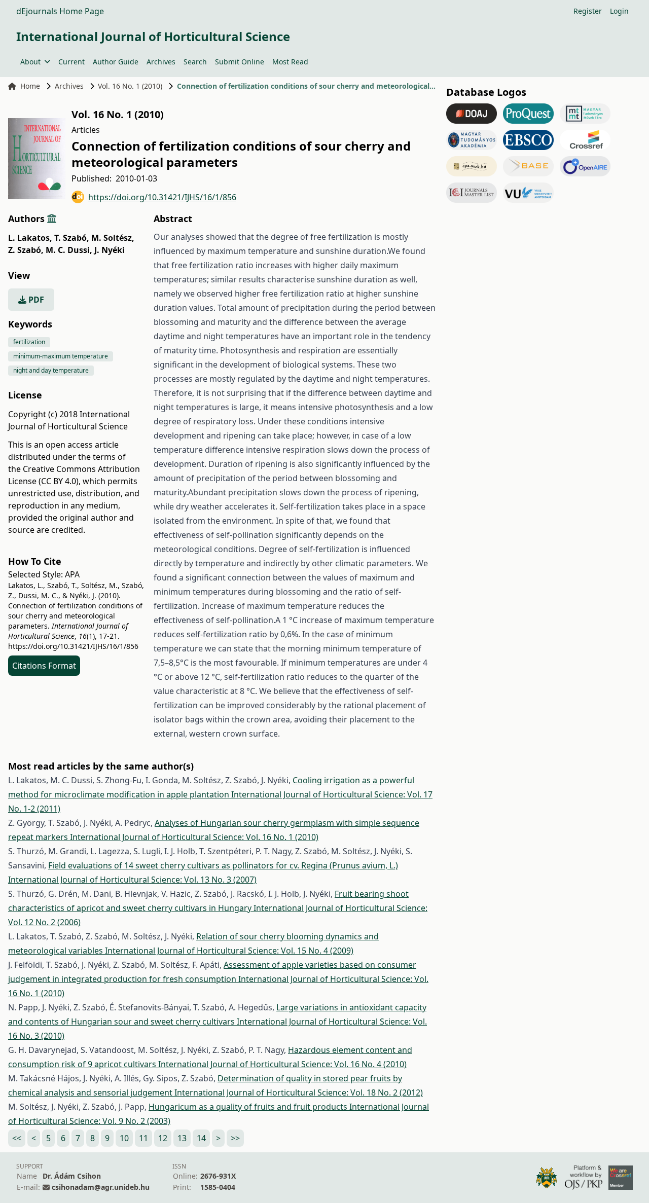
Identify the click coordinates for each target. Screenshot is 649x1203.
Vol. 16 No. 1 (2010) (130, 86)
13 (182, 1138)
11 (143, 1138)
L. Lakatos (30, 237)
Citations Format (44, 665)
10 (124, 1138)
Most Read (290, 61)
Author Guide (115, 61)
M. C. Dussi (69, 250)
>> (235, 1138)
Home (30, 86)
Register (587, 11)
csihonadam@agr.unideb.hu (101, 1187)
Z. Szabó (26, 250)
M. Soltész (112, 237)
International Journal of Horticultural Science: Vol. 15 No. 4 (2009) (229, 950)
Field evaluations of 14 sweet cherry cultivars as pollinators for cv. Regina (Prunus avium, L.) (223, 865)
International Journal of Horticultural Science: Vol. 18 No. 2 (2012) (298, 1092)
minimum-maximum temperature (60, 356)
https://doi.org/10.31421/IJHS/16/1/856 (162, 197)
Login (619, 11)
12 (162, 1138)
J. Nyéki (109, 250)
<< (16, 1138)
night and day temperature (51, 370)
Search (195, 61)
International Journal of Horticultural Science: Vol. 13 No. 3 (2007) (132, 879)
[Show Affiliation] (51, 218)
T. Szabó (71, 237)
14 (201, 1138)
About (30, 61)
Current (71, 61)
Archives (161, 61)
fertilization (29, 342)
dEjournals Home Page (60, 11)
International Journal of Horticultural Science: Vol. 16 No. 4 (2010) (282, 1064)
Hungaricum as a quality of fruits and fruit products (249, 1106)
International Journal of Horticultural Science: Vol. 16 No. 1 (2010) (194, 837)
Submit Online (239, 61)
